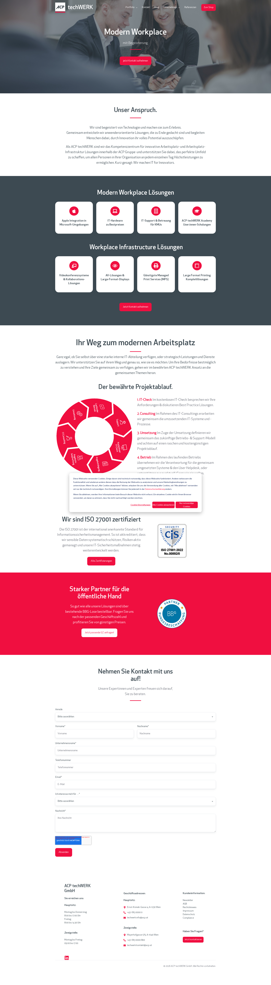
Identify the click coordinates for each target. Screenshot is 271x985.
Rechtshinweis (189, 907)
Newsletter (188, 900)
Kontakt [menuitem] (146, 7)
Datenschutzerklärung (155, 489)
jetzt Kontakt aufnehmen (135, 61)
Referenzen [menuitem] (190, 7)
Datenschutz (189, 914)
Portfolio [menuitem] (130, 7)
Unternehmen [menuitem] (170, 7)
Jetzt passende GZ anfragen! (99, 632)
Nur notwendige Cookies (186, 505)
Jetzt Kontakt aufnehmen (135, 307)
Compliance (188, 918)
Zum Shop (209, 7)
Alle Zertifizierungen (101, 561)
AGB (185, 904)
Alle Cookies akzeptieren (163, 505)
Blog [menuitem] (156, 7)
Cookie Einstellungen (140, 505)
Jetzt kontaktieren (193, 939)
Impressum (188, 911)
